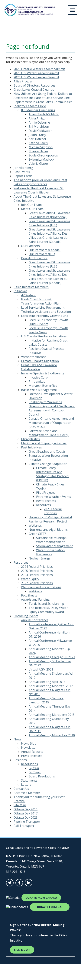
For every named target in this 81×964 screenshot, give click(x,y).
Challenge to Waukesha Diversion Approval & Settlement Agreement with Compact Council (52, 408)
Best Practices (46, 501)
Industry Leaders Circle (30, 106)
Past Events (22, 172)
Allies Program (24, 81)
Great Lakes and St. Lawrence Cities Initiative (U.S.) (49, 223)
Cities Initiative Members (31, 287)
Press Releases (31, 756)
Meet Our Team (32, 209)
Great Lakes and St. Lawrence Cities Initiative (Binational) (49, 215)
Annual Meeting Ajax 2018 (47, 682)
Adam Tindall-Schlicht (44, 114)
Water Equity (30, 579)
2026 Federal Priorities (53, 511)
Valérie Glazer (38, 164)
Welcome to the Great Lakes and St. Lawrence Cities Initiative (38, 190)
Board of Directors (34, 258)
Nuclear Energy (39, 558)
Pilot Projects (45, 493)
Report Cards (23, 176)
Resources (43, 505)
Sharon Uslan (38, 151)
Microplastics (30, 439)
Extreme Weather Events (53, 497)
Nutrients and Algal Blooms (48, 530)
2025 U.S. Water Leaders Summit (36, 73)
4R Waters (28, 295)
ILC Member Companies (38, 110)
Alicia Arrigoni (38, 118)
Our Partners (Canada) (44, 250)
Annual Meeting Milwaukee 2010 (52, 735)
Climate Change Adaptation (48, 464)
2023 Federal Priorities (37, 575)
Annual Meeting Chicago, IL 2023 (52, 657)
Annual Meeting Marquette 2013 (52, 715)
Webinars (35, 591)
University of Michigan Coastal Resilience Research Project (50, 519)
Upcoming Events (26, 616)
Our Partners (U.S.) (42, 254)
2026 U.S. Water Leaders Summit (36, 77)
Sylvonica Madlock (41, 159)
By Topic (35, 772)
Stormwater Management (54, 546)
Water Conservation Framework (50, 552)
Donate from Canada (41, 897)
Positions (20, 760)
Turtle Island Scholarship (46, 604)
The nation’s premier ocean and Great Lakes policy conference (40, 182)
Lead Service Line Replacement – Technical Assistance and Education (46, 309)
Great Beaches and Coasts (47, 451)
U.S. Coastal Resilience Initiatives (44, 336)
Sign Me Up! (22, 949)
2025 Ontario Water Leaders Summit (39, 69)
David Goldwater (40, 131)
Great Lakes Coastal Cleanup (34, 89)
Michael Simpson (41, 147)
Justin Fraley (37, 135)
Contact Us (21, 789)
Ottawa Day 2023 (25, 817)
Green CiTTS (38, 534)
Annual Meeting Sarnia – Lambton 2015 (46, 700)
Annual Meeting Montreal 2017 (51, 686)
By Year (34, 768)
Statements (29, 780)
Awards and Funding (35, 599)
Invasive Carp (38, 377)
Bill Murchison (39, 126)
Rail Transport (24, 826)
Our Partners (30, 246)
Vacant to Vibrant (33, 357)
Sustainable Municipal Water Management (51, 540)
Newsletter (29, 747)
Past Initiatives (31, 447)
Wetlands (35, 525)
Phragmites (37, 381)
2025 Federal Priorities (37, 571)
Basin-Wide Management (39, 390)
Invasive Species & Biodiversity (42, 373)
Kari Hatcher (37, 139)
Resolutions (29, 764)
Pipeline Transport (27, 822)
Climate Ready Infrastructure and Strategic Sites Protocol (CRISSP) (52, 474)
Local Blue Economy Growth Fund (44, 316)
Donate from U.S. (49, 907)
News (17, 739)
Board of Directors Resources (34, 85)
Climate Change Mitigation (40, 361)
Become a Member (27, 793)
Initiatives (20, 291)
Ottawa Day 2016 (25, 809)
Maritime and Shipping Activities (43, 443)
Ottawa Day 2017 (25, 813)
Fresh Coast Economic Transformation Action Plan (40, 301)
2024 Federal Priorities (37, 567)
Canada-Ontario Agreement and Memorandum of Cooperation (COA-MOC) (51, 422)
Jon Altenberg (23, 168)
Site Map (20, 805)
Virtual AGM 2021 (41, 669)
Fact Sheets (29, 595)
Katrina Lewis (38, 143)
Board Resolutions (42, 776)
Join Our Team (31, 205)
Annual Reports (32, 752)
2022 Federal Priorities (37, 583)
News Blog (28, 743)
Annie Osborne (39, 122)
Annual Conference (34, 620)
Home (8, 32)
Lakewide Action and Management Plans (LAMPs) (49, 433)
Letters (26, 784)
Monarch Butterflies (43, 386)
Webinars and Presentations (41, 587)
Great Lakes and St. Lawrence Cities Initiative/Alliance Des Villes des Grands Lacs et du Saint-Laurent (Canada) (49, 235)
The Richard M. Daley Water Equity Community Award (48, 610)
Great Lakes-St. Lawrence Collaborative (39, 367)
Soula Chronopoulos (43, 155)
